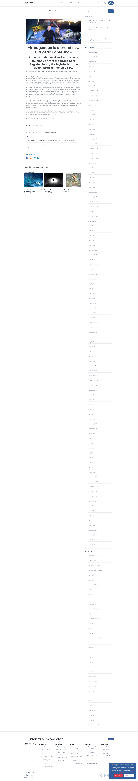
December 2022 (93, 144)
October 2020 (92, 269)
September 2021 (93, 216)
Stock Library (71, 3)
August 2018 (92, 395)
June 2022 (91, 173)
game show (64, 143)
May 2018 (91, 409)
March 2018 (91, 419)
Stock (90, 705)
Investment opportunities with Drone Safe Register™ (33, 190)
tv (28, 147)
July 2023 (91, 110)
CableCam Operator (76, 753)
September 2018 (93, 390)
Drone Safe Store (93, 609)
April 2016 (91, 520)
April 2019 (91, 356)
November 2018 (93, 380)
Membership (91, 3)
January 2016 (92, 535)
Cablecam (91, 594)
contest (35, 143)
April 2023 (91, 124)
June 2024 (91, 71)
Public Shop (61, 760)
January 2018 (92, 429)
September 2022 (93, 158)
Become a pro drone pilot (34, 125)
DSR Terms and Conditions (107, 750)
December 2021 (93, 202)
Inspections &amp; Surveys (96, 638)
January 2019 (92, 371)
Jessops (90, 647)
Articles (90, 580)
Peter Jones (92, 676)
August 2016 (92, 501)
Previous (51, 10)
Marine (90, 657)
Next (56, 10)
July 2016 (91, 506)
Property (91, 696)
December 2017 (93, 433)
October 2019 (92, 327)
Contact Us (107, 758)
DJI (89, 599)
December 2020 (93, 260)
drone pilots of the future (46, 143)
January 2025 (92, 57)
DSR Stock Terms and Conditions (107, 754)
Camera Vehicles (76, 751)
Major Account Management (46, 750)
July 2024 (91, 66)
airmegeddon (41, 140)
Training (56, 3)
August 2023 (92, 105)
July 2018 (91, 400)
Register (111, 739)
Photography (92, 686)
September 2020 (93, 274)
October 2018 (92, 385)
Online (63, 3)
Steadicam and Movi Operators (76, 757)
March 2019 (91, 361)
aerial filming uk (31, 140)
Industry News (46, 753)
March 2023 (92, 129)
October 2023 (92, 95)
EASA (90, 614)
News (54, 132)
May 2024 (91, 76)
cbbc (29, 143)
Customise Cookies (129, 775)
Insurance (91, 643)
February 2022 (92, 192)
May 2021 (91, 235)
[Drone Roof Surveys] (33, 180)
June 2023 (91, 115)
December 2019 (93, 317)
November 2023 (93, 91)
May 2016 (91, 515)
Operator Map (46, 3)
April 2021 (91, 240)
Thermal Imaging (93, 710)
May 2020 (91, 293)
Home (38, 3)
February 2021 (92, 250)
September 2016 (93, 496)
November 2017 (93, 438)
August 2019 (92, 337)
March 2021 (91, 245)
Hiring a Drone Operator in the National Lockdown (97, 40)
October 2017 (92, 443)
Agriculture (91, 575)
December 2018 (93, 375)
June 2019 (91, 346)
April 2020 (91, 298)
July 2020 (91, 284)
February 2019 (92, 366)
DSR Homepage (61, 747)
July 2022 (91, 168)
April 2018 (91, 414)
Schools (90, 701)
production (73, 143)
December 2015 (93, 540)
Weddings (91, 720)
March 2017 (91, 472)
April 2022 (91, 182)
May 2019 (91, 351)
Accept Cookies (118, 775)
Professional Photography (76, 747)
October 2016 (92, 491)
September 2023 (93, 100)
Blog (99, 3)
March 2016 (91, 525)
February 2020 (92, 308)
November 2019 (93, 322)
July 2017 (91, 453)
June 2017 (91, 457)
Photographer (92, 681)
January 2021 (92, 255)
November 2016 (93, 486)
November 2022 (93, 148)
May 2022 (91, 177)
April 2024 (91, 81)
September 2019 (93, 332)
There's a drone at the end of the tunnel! (53, 190)
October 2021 (92, 211)
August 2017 (92, 448)
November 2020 (93, 264)
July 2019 (91, 342)
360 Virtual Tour (77, 760)
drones (57, 143)
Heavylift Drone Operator (92, 755)
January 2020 (92, 313)
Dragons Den (92, 604)
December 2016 (93, 482)
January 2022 (92, 197)
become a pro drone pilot (54, 140)
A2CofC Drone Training (95, 556)
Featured (91, 623)
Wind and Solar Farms (95, 725)
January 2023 (92, 139)
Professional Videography (92, 751)
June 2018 (91, 404)
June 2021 (91, 231)
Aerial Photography (94, 565)
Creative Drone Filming (92, 763)
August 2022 (92, 163)
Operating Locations (61, 757)
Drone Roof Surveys (70, 190)
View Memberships (61, 749)
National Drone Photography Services (46, 760)
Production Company (92, 758)
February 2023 (92, 134)
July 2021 (91, 226)
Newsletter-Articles (94, 672)
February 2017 (92, 477)
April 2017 (91, 467)
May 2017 (91, 462)
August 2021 (92, 221)
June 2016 (91, 511)
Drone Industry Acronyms (46, 766)
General (90, 628)
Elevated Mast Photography (92, 747)
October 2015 (92, 544)
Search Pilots (61, 752)
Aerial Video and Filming (95, 570)
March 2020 (92, 303)
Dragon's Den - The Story (46, 756)
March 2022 (92, 187)
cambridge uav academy (68, 140)
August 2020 (92, 279)
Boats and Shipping (94, 585)
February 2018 (92, 424)
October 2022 (92, 153)
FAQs (46, 763)
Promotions (91, 691)
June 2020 (91, 288)
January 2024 (92, 86)
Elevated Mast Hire (94, 618)
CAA (89, 590)
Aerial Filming (92, 561)
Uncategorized (92, 715)
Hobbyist (91, 633)
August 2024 (92, 62)
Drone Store (81, 3)
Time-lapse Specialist (76, 763)
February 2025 (92, 52)
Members (91, 662)
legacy (90, 652)
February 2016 (92, 530)
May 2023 (91, 119)
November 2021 (93, 206)
